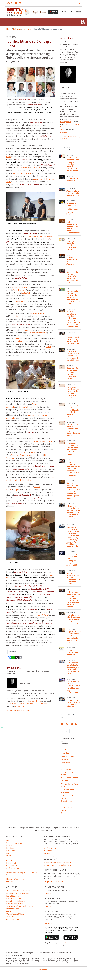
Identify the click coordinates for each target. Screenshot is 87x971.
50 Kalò (34, 452)
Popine (16, 338)
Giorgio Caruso (39, 441)
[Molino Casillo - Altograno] (25, 12)
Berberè (28, 173)
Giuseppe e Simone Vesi (20, 455)
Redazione (10, 851)
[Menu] (3, 22)
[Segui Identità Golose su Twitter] (16, 3)
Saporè (17, 489)
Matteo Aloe (18, 173)
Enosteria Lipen (16, 316)
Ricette (9, 845)
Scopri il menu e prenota (54, 881)
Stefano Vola (38, 179)
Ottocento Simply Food (28, 407)
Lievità (50, 441)
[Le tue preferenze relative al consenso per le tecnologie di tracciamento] (2, 728)
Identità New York (13, 898)
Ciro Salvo (24, 452)
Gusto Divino (18, 290)
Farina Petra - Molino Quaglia (40, 236)
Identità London (13, 896)
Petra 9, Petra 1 (43, 615)
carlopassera (19, 706)
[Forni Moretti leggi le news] (39, 12)
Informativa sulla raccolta (43, 969)
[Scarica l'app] (52, 937)
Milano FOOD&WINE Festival (18, 891)
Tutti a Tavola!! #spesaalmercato (19, 906)
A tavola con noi (12, 919)
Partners (9, 853)
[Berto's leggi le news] (53, 12)
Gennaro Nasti (27, 330)
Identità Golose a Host (15, 904)
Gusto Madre (26, 293)
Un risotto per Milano (15, 914)
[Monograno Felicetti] (67, 12)
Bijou (20, 341)
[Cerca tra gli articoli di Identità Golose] (75, 3)
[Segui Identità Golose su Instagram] (12, 3)
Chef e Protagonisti (14, 843)
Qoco (8, 911)
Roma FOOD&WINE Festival (17, 893)
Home (8, 29)
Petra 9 (48, 347)
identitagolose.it (35, 701)
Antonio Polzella (22, 168)
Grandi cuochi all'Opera (15, 901)
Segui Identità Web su (68, 716)
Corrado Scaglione (36, 313)
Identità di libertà (13, 909)
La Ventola (36, 168)
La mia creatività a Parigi (37, 333)
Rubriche (17, 29)
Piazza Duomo (20, 301)
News (8, 856)
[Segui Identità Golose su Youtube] (19, 3)
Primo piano (27, 29)
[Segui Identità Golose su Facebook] (8, 3)
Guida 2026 (49, 894)
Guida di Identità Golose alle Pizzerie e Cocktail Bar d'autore (27, 704)
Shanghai (10, 916)
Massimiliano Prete (19, 287)
